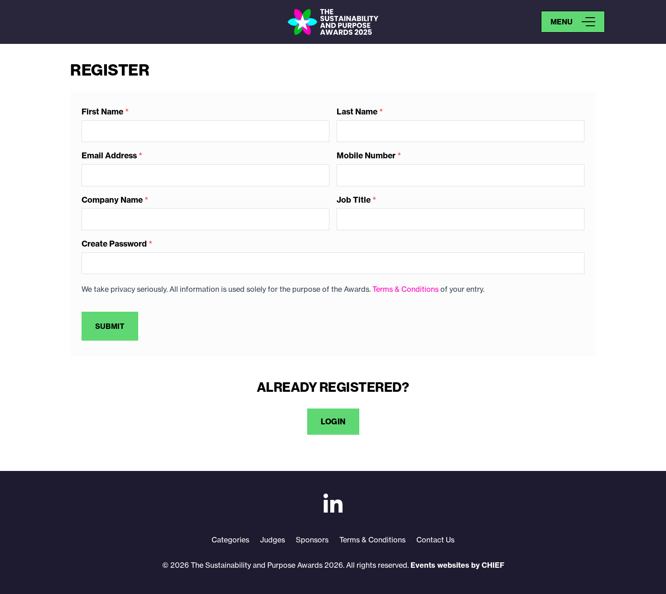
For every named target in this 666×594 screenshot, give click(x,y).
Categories (230, 539)
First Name (105, 112)
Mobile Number (369, 156)
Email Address (112, 156)
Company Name (115, 200)
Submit (110, 326)
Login (333, 421)
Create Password (117, 244)
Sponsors (312, 539)
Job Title (356, 200)
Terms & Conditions (405, 289)
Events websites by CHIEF (457, 565)
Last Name (360, 112)
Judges (272, 539)
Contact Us (435, 539)
